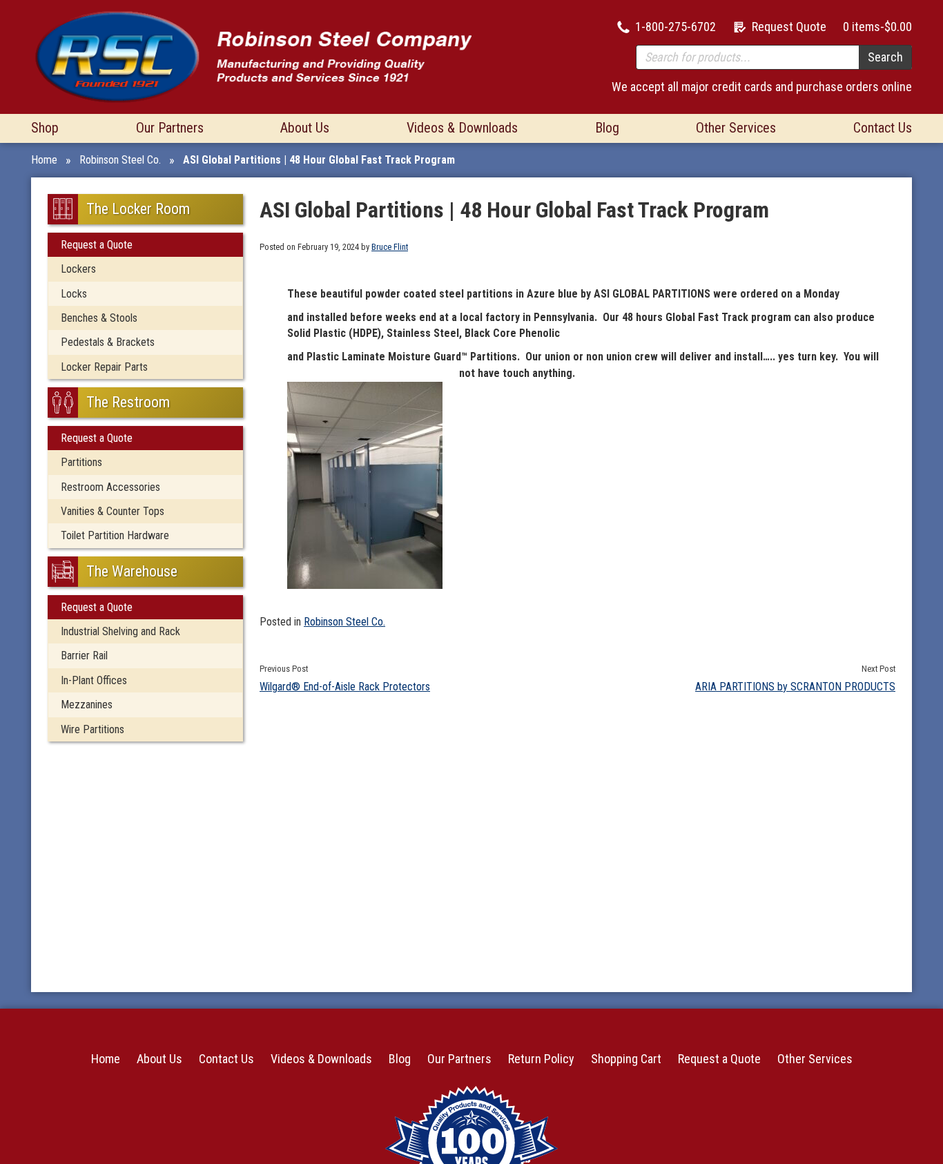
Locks (74, 293)
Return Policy (541, 1058)
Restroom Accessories (110, 487)
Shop (45, 127)
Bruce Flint (389, 247)
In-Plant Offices (94, 680)
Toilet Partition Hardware (115, 535)
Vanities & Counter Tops (112, 511)
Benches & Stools (99, 317)
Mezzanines (87, 704)
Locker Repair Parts (104, 367)
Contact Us (882, 127)
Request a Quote (97, 244)
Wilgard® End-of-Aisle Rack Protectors (345, 686)
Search (885, 57)
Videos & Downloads (462, 127)
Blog (607, 127)
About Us (304, 127)
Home (44, 159)
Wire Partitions (92, 729)
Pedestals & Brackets (108, 342)
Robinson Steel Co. (120, 159)
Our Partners (170, 127)
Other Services (736, 127)
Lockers (78, 268)
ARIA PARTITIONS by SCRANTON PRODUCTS (795, 686)
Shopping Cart (626, 1058)
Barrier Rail (84, 655)
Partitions (81, 462)
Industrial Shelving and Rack (120, 631)
